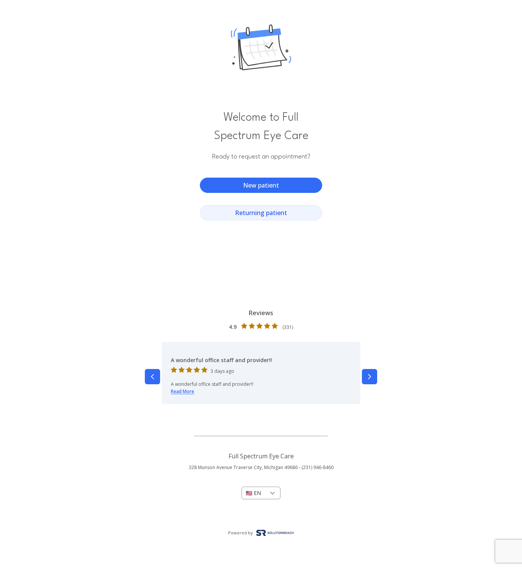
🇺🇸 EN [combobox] (253, 493)
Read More (182, 391)
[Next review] (369, 376)
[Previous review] (152, 376)
